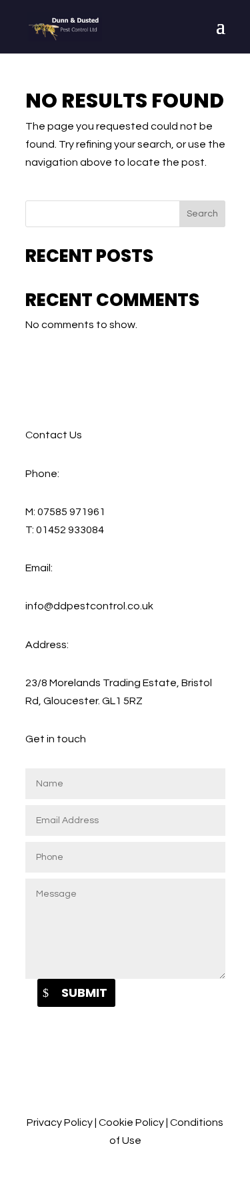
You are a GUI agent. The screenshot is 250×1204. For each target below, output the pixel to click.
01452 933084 (70, 529)
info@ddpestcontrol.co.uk (89, 606)
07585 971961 (71, 511)
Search (202, 213)
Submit (84, 992)
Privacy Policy (60, 1122)
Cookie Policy (131, 1122)
